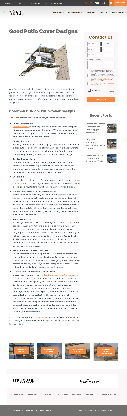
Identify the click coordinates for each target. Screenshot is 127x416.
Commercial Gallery (49, 351)
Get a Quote (120, 3)
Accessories (118, 12)
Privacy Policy (31, 410)
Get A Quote (91, 394)
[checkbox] (88, 75)
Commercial (74, 12)
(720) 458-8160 (91, 382)
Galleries (8, 3)
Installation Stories (77, 351)
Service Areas (35, 3)
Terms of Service (45, 410)
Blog (46, 3)
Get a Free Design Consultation (106, 352)
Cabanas (90, 12)
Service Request (110, 394)
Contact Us (21, 3)
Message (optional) (94, 60)
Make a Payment (57, 3)
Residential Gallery (21, 351)
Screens (104, 12)
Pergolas (57, 12)
